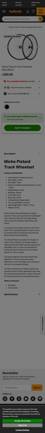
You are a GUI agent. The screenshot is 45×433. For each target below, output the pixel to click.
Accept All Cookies (22, 421)
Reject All (22, 425)
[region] (22, 419)
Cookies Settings (22, 430)
